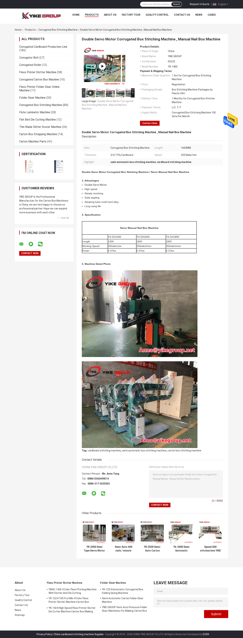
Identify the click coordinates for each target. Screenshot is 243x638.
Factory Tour (131, 14)
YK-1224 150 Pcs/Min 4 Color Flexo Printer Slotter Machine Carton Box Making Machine (69, 600)
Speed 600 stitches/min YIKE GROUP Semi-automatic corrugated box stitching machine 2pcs (210, 548)
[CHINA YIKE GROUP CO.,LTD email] (23, 244)
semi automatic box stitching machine (144, 450)
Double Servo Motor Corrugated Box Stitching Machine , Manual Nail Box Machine (107, 105)
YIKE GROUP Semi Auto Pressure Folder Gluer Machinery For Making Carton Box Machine (124, 609)
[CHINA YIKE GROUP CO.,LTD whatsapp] (33, 244)
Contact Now (149, 123)
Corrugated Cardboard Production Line (43, 46)
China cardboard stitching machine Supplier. (79, 634)
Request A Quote (199, 4)
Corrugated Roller (30, 65)
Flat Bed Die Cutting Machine (37, 119)
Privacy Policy (44, 634)
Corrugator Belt (29, 57)
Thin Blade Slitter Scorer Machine (40, 127)
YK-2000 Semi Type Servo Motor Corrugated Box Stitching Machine (94, 548)
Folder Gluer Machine (32, 97)
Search (176, 4)
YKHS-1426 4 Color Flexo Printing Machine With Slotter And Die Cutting (73, 591)
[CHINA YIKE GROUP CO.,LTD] (41, 15)
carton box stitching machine (184, 450)
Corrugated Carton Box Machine (39, 79)
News (198, 14)
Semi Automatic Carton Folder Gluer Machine (122, 600)
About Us (110, 14)
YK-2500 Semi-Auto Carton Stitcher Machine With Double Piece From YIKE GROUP (152, 548)
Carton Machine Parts (32, 141)
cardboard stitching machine (104, 450)
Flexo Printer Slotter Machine (37, 72)
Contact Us (182, 14)
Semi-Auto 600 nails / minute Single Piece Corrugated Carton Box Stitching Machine (123, 548)
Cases (212, 14)
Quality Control (157, 14)
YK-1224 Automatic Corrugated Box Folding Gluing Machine (122, 591)
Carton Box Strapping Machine (38, 134)
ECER (206, 634)
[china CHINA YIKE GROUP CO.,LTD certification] (29, 166)
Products (92, 14)
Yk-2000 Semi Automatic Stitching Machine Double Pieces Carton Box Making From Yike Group (181, 548)
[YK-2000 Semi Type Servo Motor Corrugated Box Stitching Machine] (94, 531)
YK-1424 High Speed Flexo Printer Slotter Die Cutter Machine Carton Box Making (72, 609)
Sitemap (20, 615)
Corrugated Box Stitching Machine (58, 29)
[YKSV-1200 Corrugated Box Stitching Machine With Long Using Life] (102, 66)
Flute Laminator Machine (34, 112)
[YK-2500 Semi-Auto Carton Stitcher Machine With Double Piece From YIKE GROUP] (152, 531)
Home (76, 14)
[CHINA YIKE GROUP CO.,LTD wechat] (42, 244)
